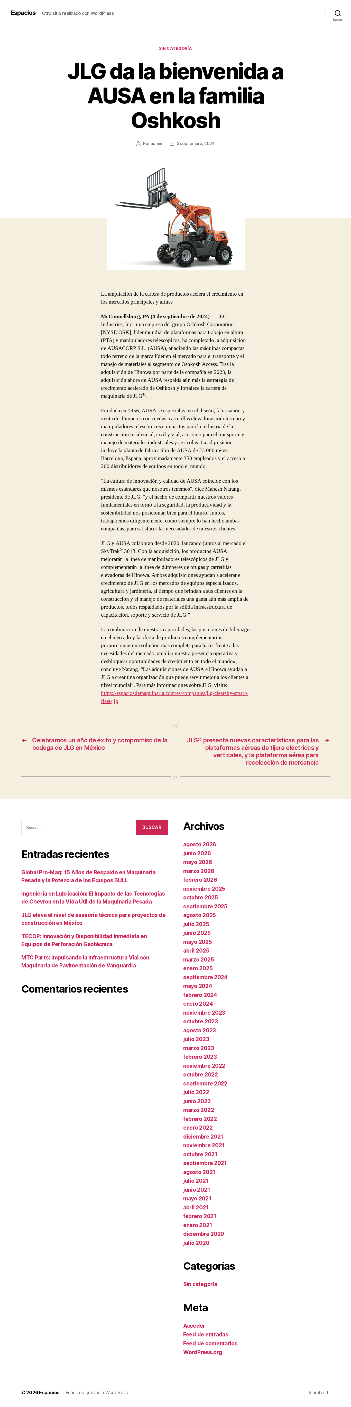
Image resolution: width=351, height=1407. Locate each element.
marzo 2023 (198, 1048)
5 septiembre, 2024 (196, 143)
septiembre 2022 (205, 1083)
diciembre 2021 (203, 1136)
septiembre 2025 (205, 906)
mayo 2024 (197, 986)
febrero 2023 (200, 1057)
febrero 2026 (200, 880)
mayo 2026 (197, 862)
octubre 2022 (200, 1074)
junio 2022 (196, 1101)
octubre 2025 (200, 897)
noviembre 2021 (204, 1145)
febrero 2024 (200, 995)
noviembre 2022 (204, 1066)
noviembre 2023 (204, 1013)
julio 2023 (196, 1039)
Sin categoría (175, 48)
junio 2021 (196, 1190)
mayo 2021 (197, 1198)
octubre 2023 (200, 1021)
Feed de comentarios (210, 1343)
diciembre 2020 (203, 1234)
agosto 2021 (199, 1172)
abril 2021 (196, 1207)
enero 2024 (198, 1004)
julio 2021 (195, 1181)
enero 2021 (197, 1225)
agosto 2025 (199, 915)
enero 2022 (198, 1127)
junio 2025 (196, 933)
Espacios (23, 13)
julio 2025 (196, 924)
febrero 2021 (199, 1216)
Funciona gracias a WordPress (97, 1392)
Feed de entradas (205, 1334)
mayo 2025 (197, 942)
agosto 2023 (199, 1030)
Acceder (194, 1326)
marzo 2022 (198, 1110)
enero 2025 (198, 968)
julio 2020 (196, 1243)
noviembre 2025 (204, 889)
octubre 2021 (200, 1154)
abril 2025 (196, 950)
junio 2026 (197, 853)
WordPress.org (202, 1352)
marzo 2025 (198, 959)
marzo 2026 (198, 871)
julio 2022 (196, 1092)
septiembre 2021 (205, 1163)
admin (156, 143)
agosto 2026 (199, 844)
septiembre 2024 (205, 977)
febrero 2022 (200, 1119)
